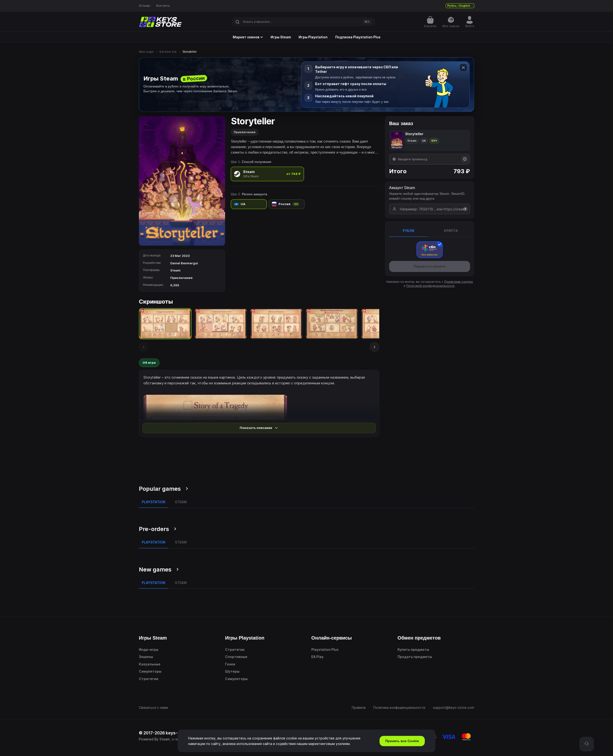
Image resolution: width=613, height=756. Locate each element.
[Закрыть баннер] (463, 67)
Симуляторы (150, 671)
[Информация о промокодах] (464, 159)
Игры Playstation (313, 37)
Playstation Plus (325, 649)
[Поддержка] (586, 744)
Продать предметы (414, 657)
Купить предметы (413, 649)
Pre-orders (154, 528)
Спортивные (236, 657)
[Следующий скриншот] (374, 347)
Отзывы (144, 5)
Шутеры (232, 671)
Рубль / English (458, 5)
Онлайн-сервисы (331, 638)
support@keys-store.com (453, 707)
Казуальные (149, 664)
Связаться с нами (153, 707)
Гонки (230, 664)
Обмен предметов (419, 638)
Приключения (244, 132)
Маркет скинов (246, 37)
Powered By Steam (154, 739)
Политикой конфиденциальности (430, 286)
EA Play (317, 657)
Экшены (146, 657)
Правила (359, 707)
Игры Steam (281, 37)
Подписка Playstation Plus (357, 37)
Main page (146, 51)
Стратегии (148, 679)
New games (155, 569)
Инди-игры (148, 649)
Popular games (160, 488)
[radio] (267, 174)
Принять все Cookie (402, 741)
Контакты (163, 5)
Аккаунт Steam (402, 188)
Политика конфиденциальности (399, 707)
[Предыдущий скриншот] (143, 347)
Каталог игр (167, 51)
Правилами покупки (458, 281)
